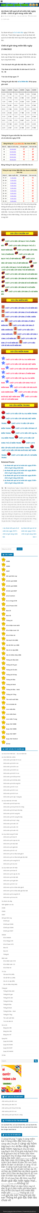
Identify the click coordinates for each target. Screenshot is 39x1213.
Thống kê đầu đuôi (12, 660)
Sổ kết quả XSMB (11, 581)
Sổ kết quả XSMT (11, 591)
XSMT (8, 571)
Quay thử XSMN (11, 729)
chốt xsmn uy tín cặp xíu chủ (11, 874)
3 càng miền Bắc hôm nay (18, 1140)
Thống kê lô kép (11, 675)
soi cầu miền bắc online (9, 757)
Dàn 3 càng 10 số (27, 1164)
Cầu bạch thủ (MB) (12, 640)
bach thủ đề (20, 493)
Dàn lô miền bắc (18, 511)
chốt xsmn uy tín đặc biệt (10, 877)
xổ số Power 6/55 (11, 606)
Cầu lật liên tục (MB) (12, 645)
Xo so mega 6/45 (11, 601)
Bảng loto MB (7, 1028)
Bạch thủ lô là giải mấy (16, 1151)
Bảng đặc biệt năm (10, 1157)
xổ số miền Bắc (18, 32)
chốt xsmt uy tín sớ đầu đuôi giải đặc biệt (15, 857)
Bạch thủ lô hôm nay (14, 495)
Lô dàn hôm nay (26, 514)
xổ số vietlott (10, 596)
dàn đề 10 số (11, 509)
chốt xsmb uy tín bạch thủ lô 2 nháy (13, 807)
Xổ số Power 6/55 (8, 944)
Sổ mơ (8, 744)
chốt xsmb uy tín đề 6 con (10, 766)
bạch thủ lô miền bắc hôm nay (19, 497)
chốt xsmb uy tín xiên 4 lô (10, 830)
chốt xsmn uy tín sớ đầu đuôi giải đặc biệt (15, 891)
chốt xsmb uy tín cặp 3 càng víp (12, 797)
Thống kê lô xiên (11, 670)
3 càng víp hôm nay (27, 490)
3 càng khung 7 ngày (13, 488)
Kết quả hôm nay (7, 918)
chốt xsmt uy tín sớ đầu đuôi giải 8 (13, 854)
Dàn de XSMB (10, 1171)
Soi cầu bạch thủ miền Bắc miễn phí (18, 1191)
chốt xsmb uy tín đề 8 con (10, 770)
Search (20, 549)
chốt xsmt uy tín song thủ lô (11, 860)
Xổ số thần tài (10, 635)
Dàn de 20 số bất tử (28, 504)
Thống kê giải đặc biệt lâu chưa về (21, 521)
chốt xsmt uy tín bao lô (10, 837)
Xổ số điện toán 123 (12, 630)
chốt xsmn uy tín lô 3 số (10, 884)
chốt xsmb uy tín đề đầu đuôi (11, 780)
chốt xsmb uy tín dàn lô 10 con (12, 760)
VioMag (9, 1211)
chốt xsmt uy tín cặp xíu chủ (11, 840)
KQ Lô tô (4, 1025)
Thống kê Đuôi (11, 684)
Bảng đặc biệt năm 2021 (26, 1158)
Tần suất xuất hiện (12, 699)
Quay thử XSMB (11, 724)
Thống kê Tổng (11, 694)
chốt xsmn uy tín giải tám (10, 880)
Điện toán (4, 958)
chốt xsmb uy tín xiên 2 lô (10, 823)
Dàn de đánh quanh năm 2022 (16, 507)
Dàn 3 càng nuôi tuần (10, 504)
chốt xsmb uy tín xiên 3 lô (10, 827)
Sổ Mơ (4, 1055)
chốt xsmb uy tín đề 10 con (11, 773)
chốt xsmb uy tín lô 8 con (10, 793)
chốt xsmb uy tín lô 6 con (10, 790)
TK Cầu (4, 971)
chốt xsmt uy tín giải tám (10, 847)
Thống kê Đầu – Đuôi (13, 689)
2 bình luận (6, 19)
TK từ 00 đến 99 (11, 704)
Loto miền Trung (11, 719)
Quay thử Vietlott (12, 739)
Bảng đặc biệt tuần (25, 500)
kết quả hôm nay (11, 576)
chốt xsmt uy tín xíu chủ (10, 864)
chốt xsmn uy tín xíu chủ (10, 897)
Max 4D (8, 615)
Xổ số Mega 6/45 (8, 941)
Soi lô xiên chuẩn (15, 1193)
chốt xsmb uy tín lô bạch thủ (11, 803)
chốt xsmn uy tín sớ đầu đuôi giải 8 (13, 887)
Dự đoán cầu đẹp (7, 901)
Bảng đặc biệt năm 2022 (12, 500)
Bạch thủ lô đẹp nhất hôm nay (20, 1155)
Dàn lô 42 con (9, 511)
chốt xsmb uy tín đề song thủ (11, 783)
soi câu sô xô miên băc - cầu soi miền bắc (15, 16)
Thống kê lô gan (11, 665)
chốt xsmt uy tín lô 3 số (10, 850)
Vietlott (4, 935)
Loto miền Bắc (10, 709)
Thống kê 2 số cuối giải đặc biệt (22, 519)
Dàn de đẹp (29, 507)
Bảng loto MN (7, 1031)
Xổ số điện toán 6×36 (9, 961)
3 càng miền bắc (24, 488)
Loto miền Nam (11, 714)
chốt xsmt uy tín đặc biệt (10, 844)
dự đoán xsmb (12, 1184)
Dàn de (19, 504)
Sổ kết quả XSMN (11, 586)
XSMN (8, 566)
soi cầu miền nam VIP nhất (9, 868)
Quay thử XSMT (11, 734)
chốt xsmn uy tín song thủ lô (11, 894)
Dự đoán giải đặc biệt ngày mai (18, 1179)
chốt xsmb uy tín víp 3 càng (11, 820)
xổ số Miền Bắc (23, 82)
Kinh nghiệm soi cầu (8, 904)
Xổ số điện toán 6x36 (13, 625)
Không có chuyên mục (14, 514)
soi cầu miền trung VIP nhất (10, 834)
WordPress (33, 1211)
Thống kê (9, 620)
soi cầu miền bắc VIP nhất (9, 800)
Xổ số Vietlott (7, 937)
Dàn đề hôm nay (23, 1178)
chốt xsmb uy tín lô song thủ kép (12, 817)
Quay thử (4, 1038)
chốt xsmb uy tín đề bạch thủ (11, 776)
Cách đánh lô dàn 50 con (18, 1162)
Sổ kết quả (6, 921)
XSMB (8, 561)
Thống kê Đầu (10, 679)
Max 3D (8, 610)
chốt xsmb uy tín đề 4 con (10, 763)
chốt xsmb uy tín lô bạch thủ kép (12, 810)
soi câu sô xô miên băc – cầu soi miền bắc (14, 754)
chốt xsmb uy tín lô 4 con (10, 787)
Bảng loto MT (7, 1034)
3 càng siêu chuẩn (15, 490)
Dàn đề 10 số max (21, 509)
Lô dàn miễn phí (9, 516)
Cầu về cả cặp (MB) (12, 650)
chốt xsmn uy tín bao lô (10, 870)
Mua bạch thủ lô (20, 516)
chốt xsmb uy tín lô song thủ (11, 813)
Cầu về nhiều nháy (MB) (13, 655)
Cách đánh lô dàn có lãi (20, 502)
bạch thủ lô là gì (25, 495)
